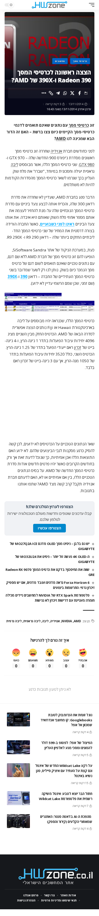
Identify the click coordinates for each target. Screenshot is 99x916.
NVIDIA (66, 621)
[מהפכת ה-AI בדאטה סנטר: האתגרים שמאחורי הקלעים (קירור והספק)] (18, 821)
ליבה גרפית (13, 621)
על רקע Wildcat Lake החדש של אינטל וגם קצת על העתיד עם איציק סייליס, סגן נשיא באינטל (63, 770)
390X (12, 276)
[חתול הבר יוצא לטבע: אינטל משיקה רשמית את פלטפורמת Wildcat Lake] (18, 798)
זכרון (77, 347)
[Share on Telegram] (58, 93)
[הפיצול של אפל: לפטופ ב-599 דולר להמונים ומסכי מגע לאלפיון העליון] (18, 747)
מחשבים (60, 61)
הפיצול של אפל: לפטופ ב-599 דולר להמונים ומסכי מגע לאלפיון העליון (66, 745)
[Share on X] (72, 93)
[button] (90, 5)
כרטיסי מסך (80, 61)
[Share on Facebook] (79, 93)
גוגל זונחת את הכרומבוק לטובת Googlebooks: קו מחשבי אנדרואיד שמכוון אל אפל (66, 720)
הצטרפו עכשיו (49, 528)
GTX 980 (86, 164)
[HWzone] (49, 5)
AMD (61, 138)
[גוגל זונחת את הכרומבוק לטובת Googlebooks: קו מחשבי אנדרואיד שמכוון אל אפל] (18, 719)
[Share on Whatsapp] (65, 93)
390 (23, 276)
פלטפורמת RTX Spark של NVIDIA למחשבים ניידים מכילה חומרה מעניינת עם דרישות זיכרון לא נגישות (50, 598)
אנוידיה (56, 151)
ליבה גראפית (31, 621)
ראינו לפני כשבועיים (57, 224)
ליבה (14, 164)
